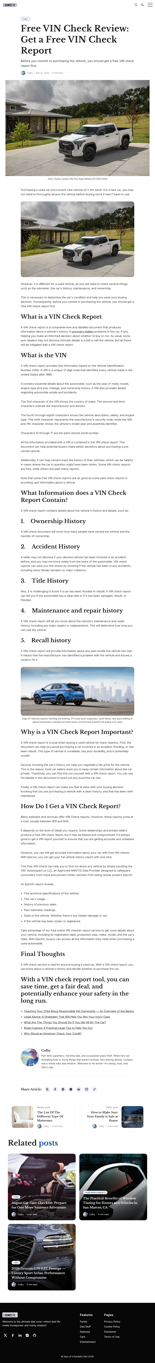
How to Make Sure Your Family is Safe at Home (102, 1116)
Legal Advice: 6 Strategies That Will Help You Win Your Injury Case (67, 1016)
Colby (30, 73)
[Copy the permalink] (94, 1089)
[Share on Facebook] (55, 1089)
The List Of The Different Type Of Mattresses (50, 1116)
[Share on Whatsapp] (71, 1089)
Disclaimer (110, 1331)
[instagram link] (27, 1335)
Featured (85, 1331)
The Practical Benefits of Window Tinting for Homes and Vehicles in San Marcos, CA (110, 1203)
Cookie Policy (112, 1326)
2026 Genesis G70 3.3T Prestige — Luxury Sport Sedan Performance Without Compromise (39, 1273)
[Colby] (23, 73)
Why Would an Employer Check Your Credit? (53, 1033)
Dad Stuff (85, 1326)
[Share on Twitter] (47, 1089)
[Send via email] (86, 1089)
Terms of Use (111, 1336)
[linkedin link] (20, 1335)
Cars (82, 1336)
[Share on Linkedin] (78, 1089)
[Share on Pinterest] (63, 1089)
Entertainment (88, 1341)
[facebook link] (13, 1335)
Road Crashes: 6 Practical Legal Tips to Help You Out (58, 1028)
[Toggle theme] (142, 4)
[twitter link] (5, 1335)
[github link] (34, 1335)
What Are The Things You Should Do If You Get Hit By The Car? (65, 1022)
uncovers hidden (83, 331)
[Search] (135, 4)
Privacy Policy (112, 1321)
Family (83, 1321)
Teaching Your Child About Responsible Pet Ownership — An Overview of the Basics (79, 1011)
